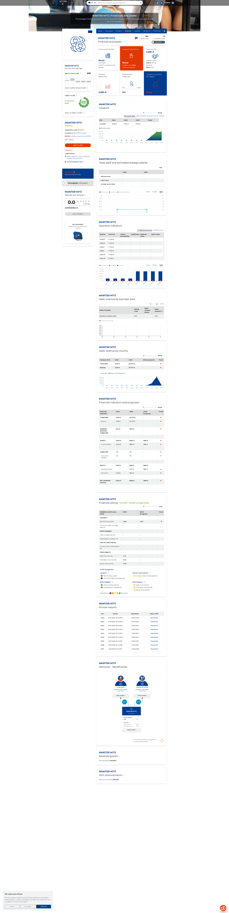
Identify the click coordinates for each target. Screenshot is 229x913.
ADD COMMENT (77, 214)
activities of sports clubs (73, 174)
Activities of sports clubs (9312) (80, 136)
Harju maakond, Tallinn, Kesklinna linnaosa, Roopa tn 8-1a (78, 157)
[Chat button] (157, 2)
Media (100, 31)
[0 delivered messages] (136, 38)
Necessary (27, 906)
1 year (148, 192)
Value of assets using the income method (150, 116)
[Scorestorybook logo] (64, 2)
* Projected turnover (144, 230)
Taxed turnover (158, 230)
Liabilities (137, 31)
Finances (128, 31)
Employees (109, 31)
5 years (154, 192)
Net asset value (129, 116)
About (12, 906)
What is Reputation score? (75, 88)
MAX (161, 192)
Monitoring (156, 31)
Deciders (119, 31)
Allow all (44, 906)
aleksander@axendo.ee (75, 162)
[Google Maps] (66, 157)
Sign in (167, 3)
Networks (146, 31)
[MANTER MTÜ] (78, 44)
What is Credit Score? (73, 113)
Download (154, 618)
